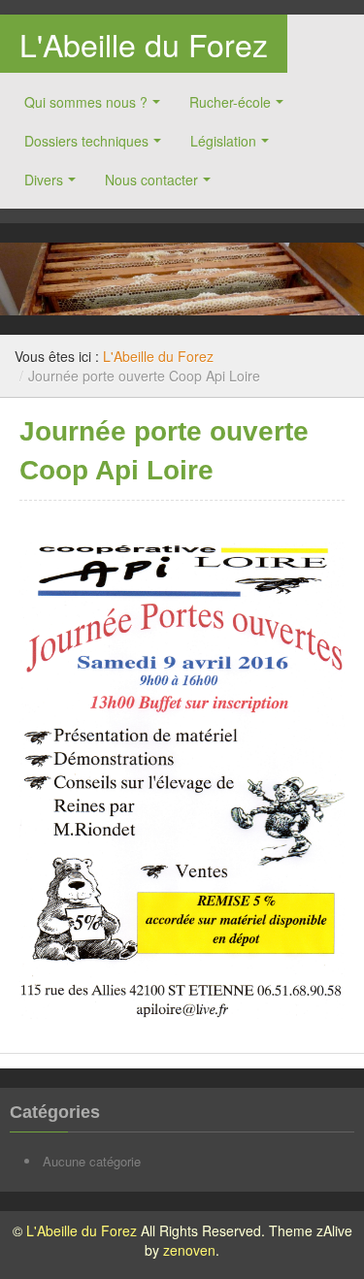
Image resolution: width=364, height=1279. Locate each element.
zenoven (189, 1250)
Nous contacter (151, 179)
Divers (43, 179)
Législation (223, 140)
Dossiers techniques (86, 140)
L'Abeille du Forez (143, 43)
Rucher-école (230, 102)
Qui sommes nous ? (86, 102)
